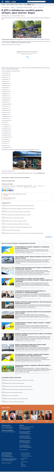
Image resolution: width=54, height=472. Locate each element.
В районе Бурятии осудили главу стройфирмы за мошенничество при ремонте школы (17, 389)
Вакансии (23, 459)
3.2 (8, 469)
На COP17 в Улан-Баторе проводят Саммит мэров (11, 230)
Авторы (16, 4)
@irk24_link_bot (26, 432)
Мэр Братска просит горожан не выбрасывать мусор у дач (12, 392)
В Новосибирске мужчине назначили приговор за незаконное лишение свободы (16, 211)
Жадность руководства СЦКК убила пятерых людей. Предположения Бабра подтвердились (30, 345)
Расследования (28, 275)
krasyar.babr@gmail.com (27, 438)
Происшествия (19, 7)
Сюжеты (8, 4)
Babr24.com (13, 7)
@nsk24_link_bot (26, 441)
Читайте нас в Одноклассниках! (8, 180)
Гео (26, 298)
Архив (33, 4)
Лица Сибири (6, 407)
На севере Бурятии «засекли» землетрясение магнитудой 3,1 (13, 401)
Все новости (48, 236)
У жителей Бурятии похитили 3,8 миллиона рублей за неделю (13, 217)
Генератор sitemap (26, 469)
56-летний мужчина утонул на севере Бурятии (10, 395)
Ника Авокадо (6, 7)
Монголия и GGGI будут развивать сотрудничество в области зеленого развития (16, 214)
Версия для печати (27, 187)
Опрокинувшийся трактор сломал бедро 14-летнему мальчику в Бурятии (15, 398)
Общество (29, 298)
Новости (29, 4)
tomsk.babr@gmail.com (27, 447)
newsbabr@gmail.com (7, 199)
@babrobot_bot (8, 455)
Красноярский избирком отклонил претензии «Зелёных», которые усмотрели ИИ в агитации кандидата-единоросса (22, 233)
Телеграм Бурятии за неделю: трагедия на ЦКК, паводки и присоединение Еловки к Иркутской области (32, 355)
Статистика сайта (24, 461)
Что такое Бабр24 (24, 458)
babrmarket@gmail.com (9, 460)
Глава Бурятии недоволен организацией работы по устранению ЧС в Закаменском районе (30, 291)
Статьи (25, 4)
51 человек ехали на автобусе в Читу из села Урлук (12, 39)
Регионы (3, 4)
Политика (35, 253)
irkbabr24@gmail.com (27, 433)
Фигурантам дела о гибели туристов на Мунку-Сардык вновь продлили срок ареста (17, 227)
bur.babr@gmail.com (41, 173)
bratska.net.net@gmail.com (10, 431)
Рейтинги (21, 4)
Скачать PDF (33, 187)
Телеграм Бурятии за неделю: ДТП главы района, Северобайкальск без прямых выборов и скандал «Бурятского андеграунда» (33, 280)
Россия (38, 351)
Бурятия (30, 7)
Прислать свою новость (23, 449)
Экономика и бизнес (30, 253)
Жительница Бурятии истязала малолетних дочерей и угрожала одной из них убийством (18, 205)
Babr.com (10, 2)
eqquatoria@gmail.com (9, 456)
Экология (35, 264)
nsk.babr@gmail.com (27, 442)
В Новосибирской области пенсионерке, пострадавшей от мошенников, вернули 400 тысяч (18, 208)
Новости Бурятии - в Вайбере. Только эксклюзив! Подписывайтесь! (16, 177)
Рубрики (12, 4)
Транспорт (25, 7)
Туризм (31, 330)
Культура (28, 308)
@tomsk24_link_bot (26, 446)
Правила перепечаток (25, 454)
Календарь (23, 464)
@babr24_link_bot (8, 426)
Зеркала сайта (23, 466)
